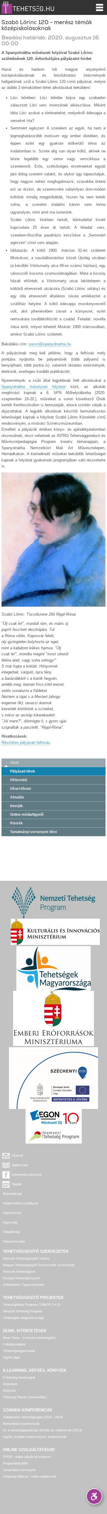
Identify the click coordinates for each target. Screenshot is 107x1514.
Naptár (17, 1184)
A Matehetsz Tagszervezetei (23, 1284)
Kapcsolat (10, 1222)
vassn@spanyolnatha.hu (50, 344)
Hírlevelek (18, 780)
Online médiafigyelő (26, 814)
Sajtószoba (20, 1165)
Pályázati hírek (22, 771)
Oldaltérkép (11, 1232)
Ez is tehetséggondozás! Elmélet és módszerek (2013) (42, 1430)
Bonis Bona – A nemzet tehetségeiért (29, 1338)
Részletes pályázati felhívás (25, 742)
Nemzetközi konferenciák (21, 1423)
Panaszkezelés (14, 1241)
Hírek (14, 763)
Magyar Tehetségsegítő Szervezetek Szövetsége (39, 1265)
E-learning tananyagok (19, 1377)
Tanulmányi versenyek (19, 1470)
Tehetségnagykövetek (19, 1351)
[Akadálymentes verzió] (94, 1496)
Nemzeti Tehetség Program (23, 1311)
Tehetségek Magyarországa (23, 1318)
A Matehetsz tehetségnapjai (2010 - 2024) (33, 1417)
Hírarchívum (20, 789)
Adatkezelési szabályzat (20, 1203)
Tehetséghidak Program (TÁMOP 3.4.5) (31, 1304)
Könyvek (9, 1390)
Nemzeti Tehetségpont (19, 1271)
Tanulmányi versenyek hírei (33, 832)
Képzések (10, 1384)
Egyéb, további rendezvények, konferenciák (35, 1437)
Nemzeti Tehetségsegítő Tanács (26, 1258)
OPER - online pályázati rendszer (27, 1457)
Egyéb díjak (11, 1357)
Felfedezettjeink (14, 1344)
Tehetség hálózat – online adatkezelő (29, 1476)
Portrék (16, 823)
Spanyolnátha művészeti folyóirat (33, 386)
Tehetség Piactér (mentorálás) (25, 1397)
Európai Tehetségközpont (21, 1278)
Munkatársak (12, 1193)
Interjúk (16, 806)
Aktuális (17, 797)
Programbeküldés (16, 1463)
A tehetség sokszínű (26, 1174)
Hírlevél (17, 1155)
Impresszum (12, 1213)
